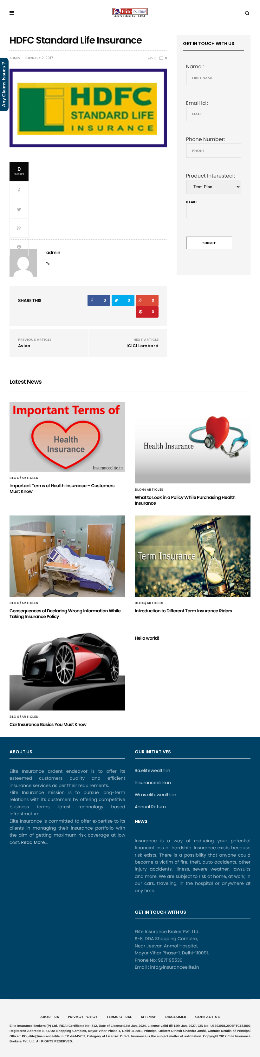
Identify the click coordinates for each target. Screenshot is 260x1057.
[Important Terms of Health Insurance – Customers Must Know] (67, 437)
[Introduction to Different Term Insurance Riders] (192, 556)
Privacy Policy (82, 1016)
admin (15, 58)
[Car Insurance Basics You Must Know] (67, 669)
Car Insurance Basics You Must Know (48, 724)
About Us (49, 1016)
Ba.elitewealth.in (152, 770)
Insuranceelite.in (153, 782)
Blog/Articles (24, 478)
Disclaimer (175, 1016)
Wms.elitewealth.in (155, 794)
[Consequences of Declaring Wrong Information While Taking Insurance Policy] (67, 556)
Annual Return (150, 807)
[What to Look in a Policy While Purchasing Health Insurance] (192, 442)
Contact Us (207, 1016)
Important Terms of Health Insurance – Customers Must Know (62, 488)
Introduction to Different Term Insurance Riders (183, 611)
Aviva (24, 346)
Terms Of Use (119, 1016)
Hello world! (147, 638)
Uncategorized (150, 630)
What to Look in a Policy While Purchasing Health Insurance (185, 500)
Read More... (34, 842)
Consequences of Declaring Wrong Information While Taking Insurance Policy (65, 614)
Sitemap (148, 1016)
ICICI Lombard (143, 346)
